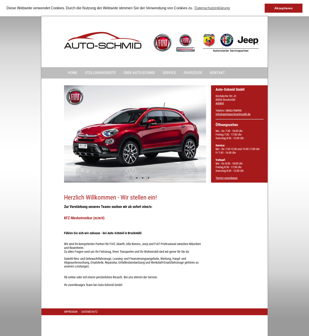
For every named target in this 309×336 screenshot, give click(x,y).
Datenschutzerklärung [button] (212, 8)
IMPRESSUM (70, 311)
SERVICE (169, 72)
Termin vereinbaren (227, 178)
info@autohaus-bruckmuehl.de (233, 114)
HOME (72, 72)
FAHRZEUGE (193, 72)
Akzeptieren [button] (283, 8)
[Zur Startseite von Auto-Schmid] (102, 47)
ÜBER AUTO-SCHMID (139, 72)
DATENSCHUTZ (89, 311)
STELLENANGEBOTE (100, 72)
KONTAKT (217, 72)
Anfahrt (220, 103)
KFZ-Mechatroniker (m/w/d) (84, 218)
